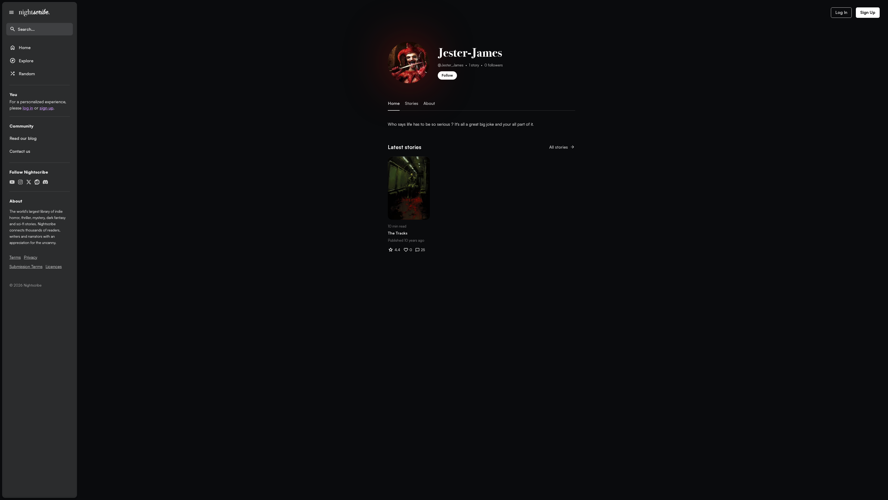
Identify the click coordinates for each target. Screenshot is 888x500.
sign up (46, 107)
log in (28, 107)
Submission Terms (26, 266)
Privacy (30, 257)
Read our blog (23, 138)
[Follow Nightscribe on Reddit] (37, 182)
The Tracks (397, 233)
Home (20, 47)
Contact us (19, 151)
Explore (21, 60)
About (429, 103)
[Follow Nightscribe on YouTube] (12, 182)
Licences (54, 266)
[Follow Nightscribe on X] (28, 182)
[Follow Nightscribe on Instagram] (20, 182)
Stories (411, 103)
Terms (15, 257)
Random (22, 73)
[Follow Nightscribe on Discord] (45, 182)
